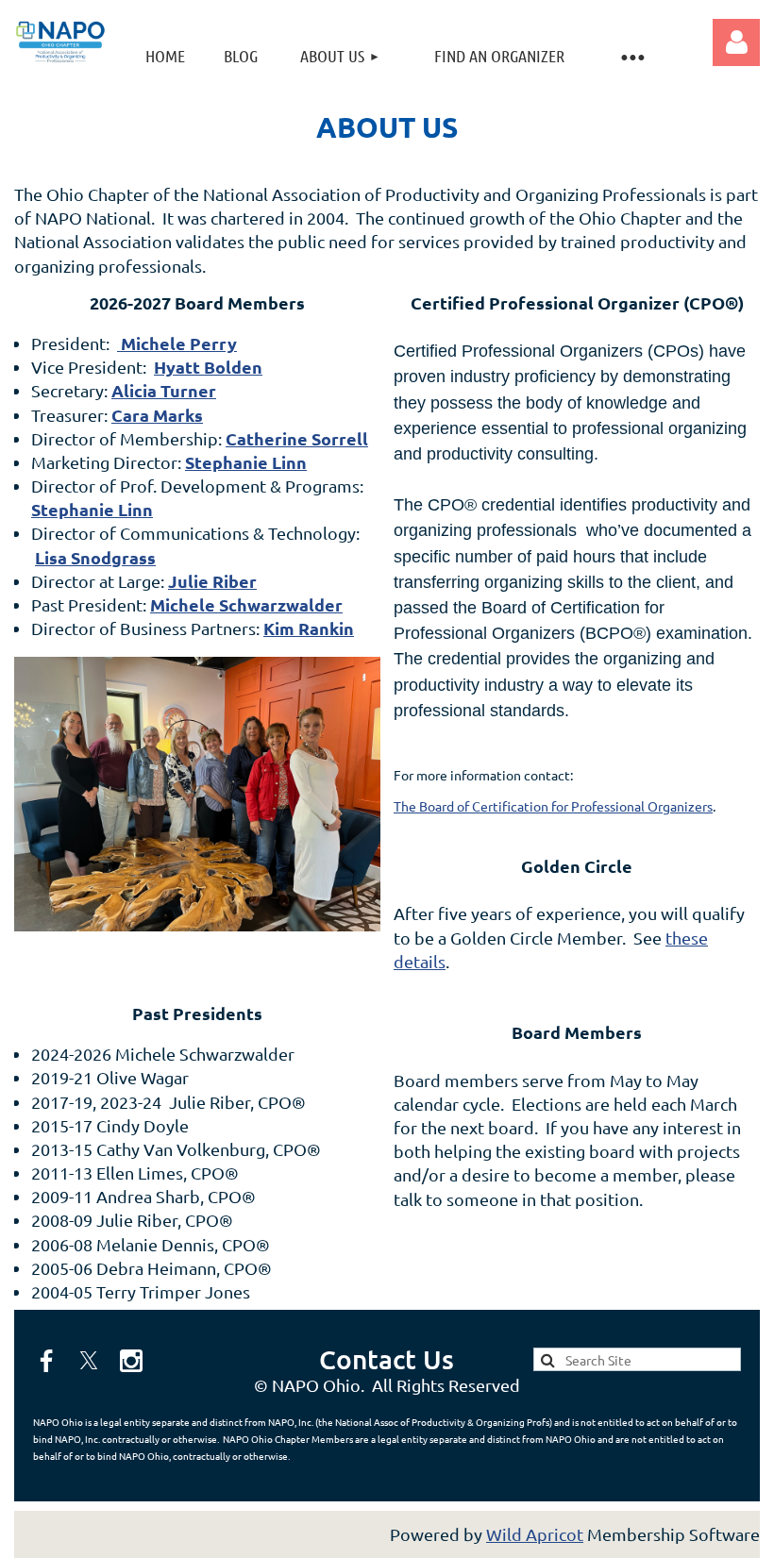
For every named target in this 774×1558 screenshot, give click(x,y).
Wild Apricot (534, 1534)
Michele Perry (177, 343)
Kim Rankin (308, 628)
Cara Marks (157, 415)
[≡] (631, 56)
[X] (89, 1361)
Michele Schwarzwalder (246, 604)
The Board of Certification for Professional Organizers (553, 805)
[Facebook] (46, 1361)
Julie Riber (212, 581)
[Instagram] (131, 1361)
